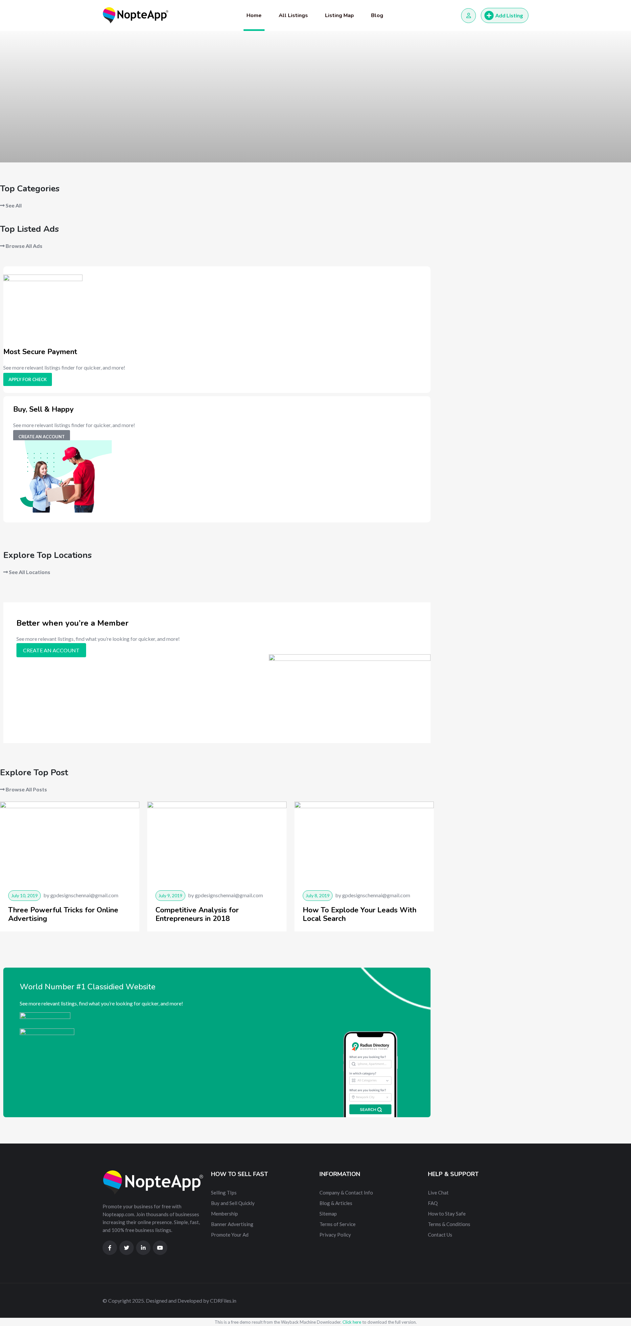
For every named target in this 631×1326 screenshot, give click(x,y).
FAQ (433, 1203)
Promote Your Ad (229, 1235)
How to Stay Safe (447, 1214)
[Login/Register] (468, 15)
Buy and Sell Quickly (233, 1203)
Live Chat (438, 1192)
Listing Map (339, 15)
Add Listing (509, 15)
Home (254, 15)
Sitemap (328, 1214)
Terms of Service (337, 1224)
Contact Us (440, 1235)
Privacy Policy (335, 1235)
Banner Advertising (232, 1224)
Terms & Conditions (449, 1224)
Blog (377, 15)
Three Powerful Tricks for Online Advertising (63, 914)
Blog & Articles (335, 1203)
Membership (224, 1214)
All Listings (293, 15)
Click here (351, 1322)
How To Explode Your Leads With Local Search (359, 914)
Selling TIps (224, 1192)
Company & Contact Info (346, 1192)
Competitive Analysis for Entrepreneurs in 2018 (197, 914)
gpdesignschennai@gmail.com (84, 895)
